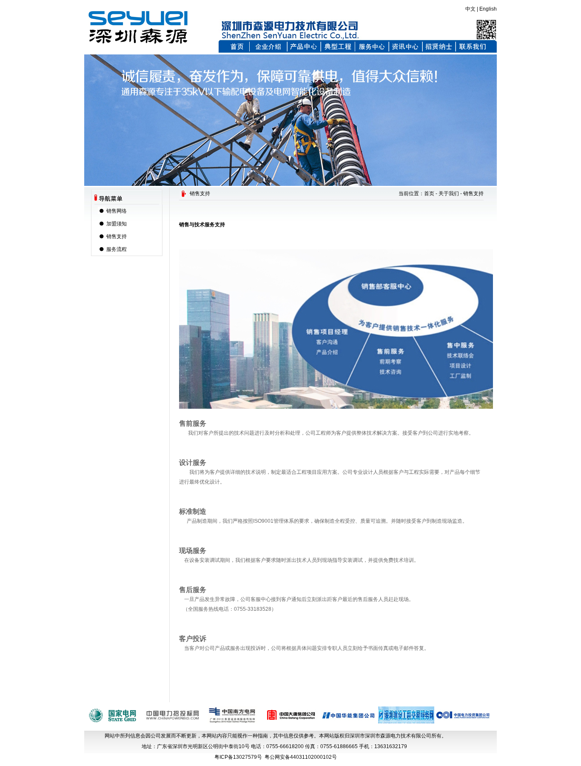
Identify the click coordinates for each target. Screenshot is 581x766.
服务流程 (116, 249)
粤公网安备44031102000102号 (301, 757)
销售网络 (116, 211)
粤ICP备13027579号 (238, 757)
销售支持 (116, 236)
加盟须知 (116, 224)
